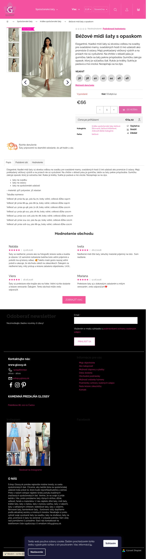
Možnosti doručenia (84, 85)
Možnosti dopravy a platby (91, 369)
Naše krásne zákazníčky (90, 386)
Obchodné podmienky (89, 376)
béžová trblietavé (108, 128)
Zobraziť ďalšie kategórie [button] (102, 131)
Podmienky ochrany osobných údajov (96, 383)
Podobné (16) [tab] (21, 162)
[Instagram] (17, 385)
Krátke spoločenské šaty (102, 126)
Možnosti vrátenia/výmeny (91, 379)
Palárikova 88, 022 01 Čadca (21, 405)
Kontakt (82, 390)
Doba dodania (85, 373)
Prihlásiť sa (84, 341)
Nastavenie (36, 552)
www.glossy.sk (17, 364)
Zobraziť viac (74, 299)
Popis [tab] (8, 162)
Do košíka (132, 109)
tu (91, 544)
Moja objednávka (87, 363)
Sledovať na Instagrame (30, 470)
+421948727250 (19, 369)
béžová (95, 134)
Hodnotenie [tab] (37, 162)
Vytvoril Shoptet (133, 550)
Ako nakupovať (86, 366)
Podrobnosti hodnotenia (114, 29)
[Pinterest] (24, 385)
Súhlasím (111, 543)
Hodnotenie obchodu (74, 233)
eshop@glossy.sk (21, 378)
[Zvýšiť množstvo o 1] (113, 109)
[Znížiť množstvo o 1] (100, 109)
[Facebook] (11, 385)
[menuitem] (47, 9)
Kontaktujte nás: (19, 359)
